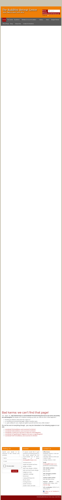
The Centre (10, 19)
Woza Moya (6, 23)
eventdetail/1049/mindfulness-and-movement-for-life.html (20, 431)
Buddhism (17, 19)
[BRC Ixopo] (20, 11)
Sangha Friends (55, 19)
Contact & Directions (28, 23)
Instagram (46, 493)
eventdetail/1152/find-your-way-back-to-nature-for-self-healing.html (23, 432)
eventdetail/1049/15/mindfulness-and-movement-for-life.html (21, 435)
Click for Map (46, 485)
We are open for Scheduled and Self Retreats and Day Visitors (50, 13)
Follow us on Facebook (51, 491)
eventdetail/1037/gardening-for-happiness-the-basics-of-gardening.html (23, 434)
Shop (11, 23)
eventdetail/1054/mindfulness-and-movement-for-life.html (20, 429)
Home (4, 19)
